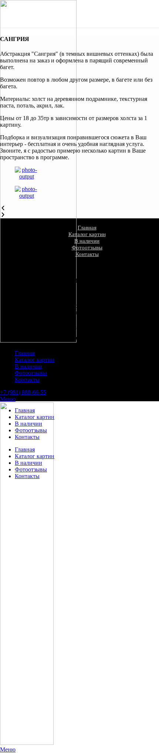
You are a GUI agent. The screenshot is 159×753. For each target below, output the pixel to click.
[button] (79, 208)
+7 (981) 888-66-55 (23, 392)
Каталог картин (87, 234)
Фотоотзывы (87, 248)
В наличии (86, 241)
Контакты (87, 254)
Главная (87, 228)
